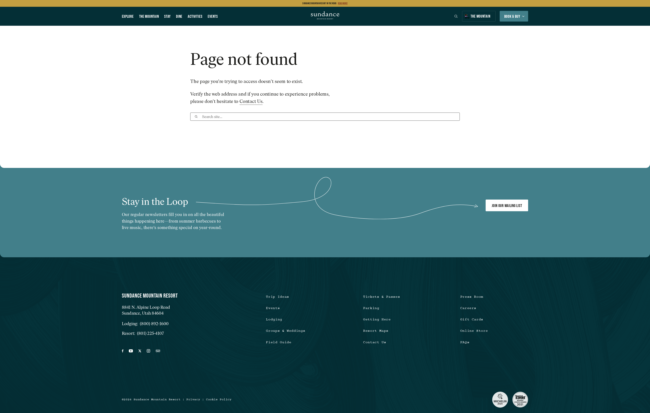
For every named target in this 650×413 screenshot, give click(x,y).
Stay (167, 16)
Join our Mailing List (507, 205)
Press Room (471, 297)
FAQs (465, 342)
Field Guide (278, 342)
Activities (195, 16)
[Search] (196, 117)
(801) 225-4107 (150, 333)
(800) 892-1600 (154, 323)
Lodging (274, 319)
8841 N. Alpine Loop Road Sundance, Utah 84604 (146, 310)
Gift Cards (471, 319)
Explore (128, 16)
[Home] (325, 16)
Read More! (343, 3)
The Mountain (149, 16)
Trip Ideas (277, 297)
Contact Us (251, 101)
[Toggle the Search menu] (456, 16)
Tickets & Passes (381, 297)
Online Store (474, 331)
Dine (179, 16)
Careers (468, 308)
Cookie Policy (218, 400)
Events (213, 16)
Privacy (193, 400)
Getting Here (377, 319)
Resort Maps (375, 331)
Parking (371, 308)
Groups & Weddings (285, 331)
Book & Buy (512, 16)
